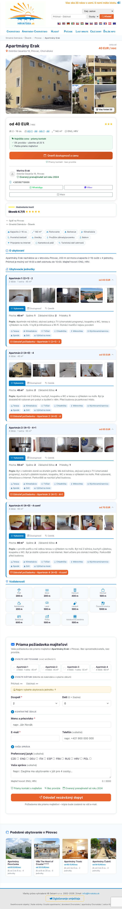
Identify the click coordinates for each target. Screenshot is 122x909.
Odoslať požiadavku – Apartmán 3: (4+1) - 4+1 (38, 494)
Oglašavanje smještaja (66, 898)
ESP (50, 758)
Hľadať (108, 16)
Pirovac (38, 38)
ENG (23, 758)
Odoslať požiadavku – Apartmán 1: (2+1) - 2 (36, 341)
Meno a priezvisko (23, 718)
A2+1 (30, 131)
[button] (61, 210)
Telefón (72, 732)
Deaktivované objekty (19, 904)
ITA (41, 758)
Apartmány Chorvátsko (34, 31)
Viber (89, 187)
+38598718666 (21, 182)
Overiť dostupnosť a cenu (62, 155)
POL (86, 758)
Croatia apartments (51, 904)
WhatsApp (37, 187)
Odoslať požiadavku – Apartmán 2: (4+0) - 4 (37, 416)
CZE (14, 758)
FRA (59, 758)
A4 (35, 131)
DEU (33, 758)
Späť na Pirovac (16, 220)
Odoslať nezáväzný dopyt (63, 797)
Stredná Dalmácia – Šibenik (18, 38)
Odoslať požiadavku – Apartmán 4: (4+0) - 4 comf (40, 572)
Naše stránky (36, 904)
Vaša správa (24, 765)
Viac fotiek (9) (105, 109)
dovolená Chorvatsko (71, 904)
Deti (71, 697)
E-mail (16, 732)
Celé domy (95, 31)
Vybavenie (19, 308)
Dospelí (16, 697)
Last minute (82, 31)
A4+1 (42, 131)
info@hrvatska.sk (90, 893)
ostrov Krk (107, 904)
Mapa (62, 194)
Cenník (51, 308)
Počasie (68, 31)
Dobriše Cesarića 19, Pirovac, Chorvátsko (31, 51)
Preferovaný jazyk (27, 753)
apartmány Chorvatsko (91, 904)
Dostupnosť (35, 308)
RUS (68, 758)
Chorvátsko (13, 31)
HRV (77, 758)
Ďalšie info (109, 31)
